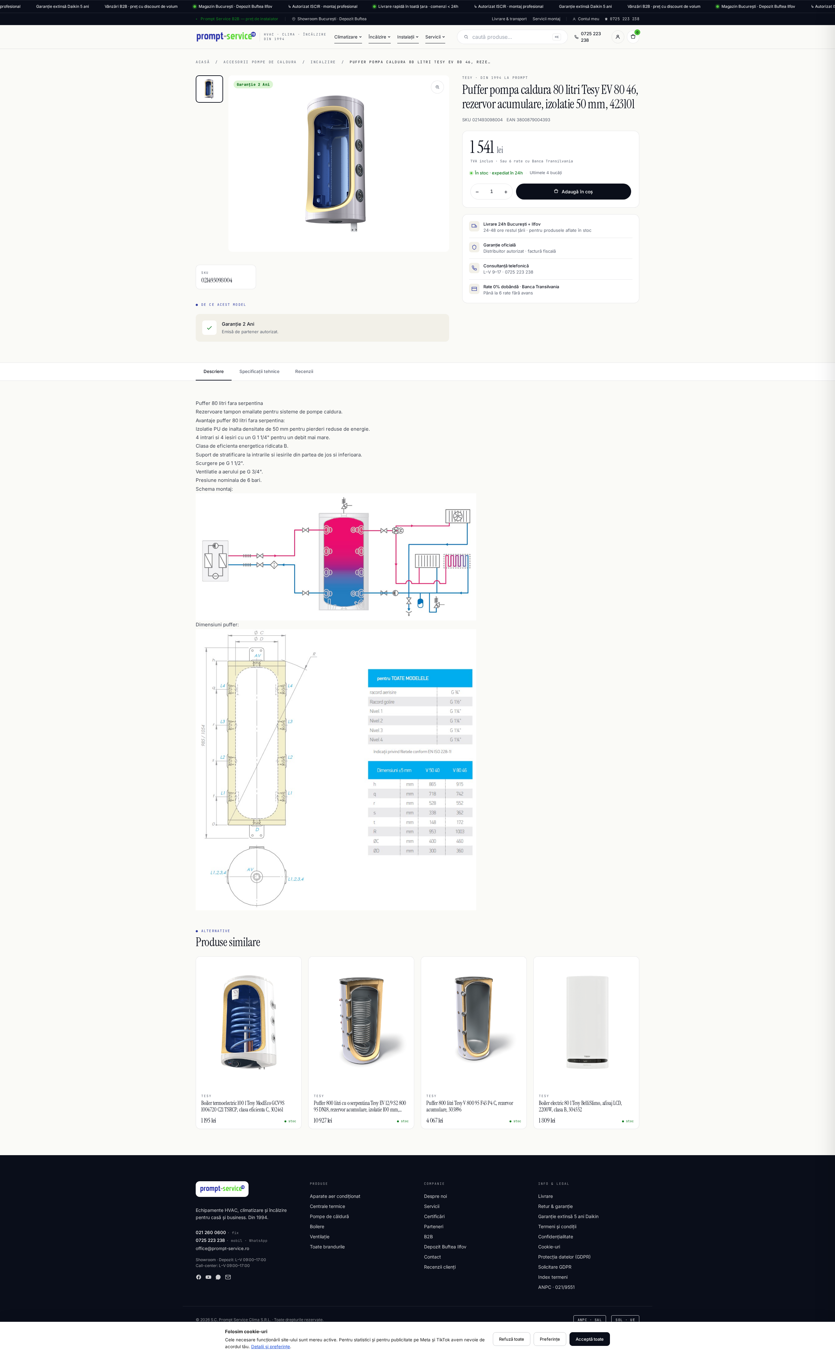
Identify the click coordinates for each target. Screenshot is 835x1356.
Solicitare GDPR (554, 1267)
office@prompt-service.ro (222, 1248)
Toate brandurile (327, 1246)
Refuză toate (511, 1339)
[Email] (228, 1277)
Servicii (431, 1206)
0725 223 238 (591, 37)
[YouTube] (208, 1277)
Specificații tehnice (259, 371)
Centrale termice (327, 1206)
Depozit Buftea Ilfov (445, 1246)
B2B (428, 1236)
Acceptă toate (590, 1339)
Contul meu (588, 18)
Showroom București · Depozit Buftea (332, 18)
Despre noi (435, 1196)
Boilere (317, 1226)
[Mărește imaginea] (437, 87)
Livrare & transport (509, 18)
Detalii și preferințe (270, 1346)
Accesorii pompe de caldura (260, 62)
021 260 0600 (211, 1232)
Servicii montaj (546, 18)
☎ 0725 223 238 (622, 19)
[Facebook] (199, 1277)
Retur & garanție (555, 1206)
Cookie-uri (549, 1246)
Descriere (214, 371)
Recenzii (304, 371)
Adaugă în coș (577, 191)
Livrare (545, 1196)
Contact (432, 1256)
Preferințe (550, 1339)
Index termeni (553, 1277)
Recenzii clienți (440, 1267)
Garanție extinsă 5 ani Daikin (568, 1216)
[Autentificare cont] (618, 36)
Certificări (434, 1216)
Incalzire (323, 62)
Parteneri (433, 1226)
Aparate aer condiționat (335, 1196)
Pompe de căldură (329, 1216)
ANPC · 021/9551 (556, 1287)
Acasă (203, 62)
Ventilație (319, 1236)
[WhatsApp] (218, 1277)
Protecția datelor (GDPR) (564, 1256)
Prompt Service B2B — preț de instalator (239, 18)
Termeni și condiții (557, 1226)
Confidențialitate (555, 1236)
